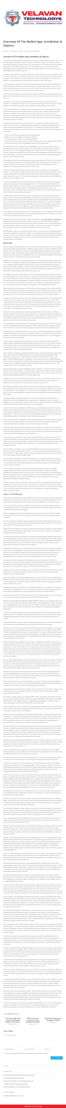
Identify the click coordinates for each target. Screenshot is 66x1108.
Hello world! (20, 1096)
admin (7, 51)
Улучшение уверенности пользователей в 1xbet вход (16, 1087)
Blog (27, 51)
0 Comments (36, 51)
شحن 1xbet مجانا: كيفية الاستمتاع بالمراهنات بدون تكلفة (15, 1084)
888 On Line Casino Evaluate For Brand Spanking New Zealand (33, 1020)
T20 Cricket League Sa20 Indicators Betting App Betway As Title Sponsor (12, 1020)
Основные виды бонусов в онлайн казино (13, 1078)
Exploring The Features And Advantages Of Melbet (53, 1019)
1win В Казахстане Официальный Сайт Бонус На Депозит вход (18, 1075)
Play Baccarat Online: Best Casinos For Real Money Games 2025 (18, 1081)
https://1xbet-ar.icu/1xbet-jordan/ (53, 219)
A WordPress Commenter (9, 1096)
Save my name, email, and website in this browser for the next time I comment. (27, 1053)
